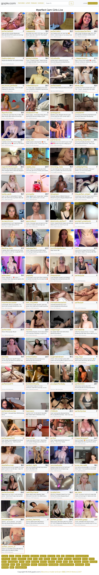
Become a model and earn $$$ (53, 572)
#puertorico (21, 559)
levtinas (29, 330)
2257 (80, 572)
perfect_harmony (33, 520)
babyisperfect (31, 248)
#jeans (4, 561)
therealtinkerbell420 (58, 303)
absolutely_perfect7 (58, 221)
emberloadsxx (31, 357)
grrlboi (53, 438)
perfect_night (31, 465)
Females (34, 3)
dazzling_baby (7, 248)
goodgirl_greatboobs (83, 221)
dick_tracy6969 (32, 303)
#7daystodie (25, 564)
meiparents (30, 31)
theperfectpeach (81, 438)
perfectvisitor (56, 31)
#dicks (11, 556)
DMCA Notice (71, 572)
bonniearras (79, 330)
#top (17, 564)
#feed (65, 561)
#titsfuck (33, 564)
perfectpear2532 (8, 438)
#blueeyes (93, 561)
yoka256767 (79, 113)
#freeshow (5, 564)
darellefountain (8, 465)
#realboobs (34, 556)
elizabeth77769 (32, 113)
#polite (53, 559)
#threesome (79, 564)
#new (11, 567)
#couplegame (12, 561)
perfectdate (6, 330)
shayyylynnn (55, 275)
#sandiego (34, 561)
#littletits (46, 559)
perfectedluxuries (9, 411)
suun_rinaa (30, 438)
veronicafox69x (56, 465)
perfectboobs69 (8, 492)
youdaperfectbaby (58, 384)
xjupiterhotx (55, 492)
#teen (87, 564)
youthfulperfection (58, 248)
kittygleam (55, 194)
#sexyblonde (42, 564)
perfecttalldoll (7, 31)
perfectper (79, 303)
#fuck (35, 559)
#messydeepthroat (82, 556)
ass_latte (78, 492)
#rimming (5, 567)
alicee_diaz (79, 86)
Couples (41, 3)
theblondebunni (8, 58)
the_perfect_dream (82, 194)
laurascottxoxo (7, 221)
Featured (21, 3)
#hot (40, 559)
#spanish (43, 556)
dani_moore (6, 140)
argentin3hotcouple (9, 167)
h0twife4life (55, 58)
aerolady (5, 357)
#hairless (85, 561)
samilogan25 (55, 113)
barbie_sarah (6, 194)
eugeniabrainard (57, 357)
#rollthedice (5, 559)
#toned (91, 559)
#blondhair (51, 556)
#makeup (77, 561)
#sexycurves (69, 556)
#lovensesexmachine (66, 564)
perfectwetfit (56, 86)
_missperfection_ (81, 58)
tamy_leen (30, 140)
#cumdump (76, 559)
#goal (29, 559)
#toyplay (4, 556)
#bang (60, 559)
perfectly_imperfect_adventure (83, 140)
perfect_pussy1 (56, 520)
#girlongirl (25, 556)
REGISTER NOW (92, 3)
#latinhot (43, 561)
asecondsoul (31, 221)
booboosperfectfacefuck (83, 31)
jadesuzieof (6, 275)
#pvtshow (51, 561)
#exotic (17, 556)
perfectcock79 (7, 384)
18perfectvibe (7, 113)
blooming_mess (57, 167)
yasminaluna (55, 140)
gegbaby (29, 275)
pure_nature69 (81, 465)
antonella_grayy (81, 520)
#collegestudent (20, 567)
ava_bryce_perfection (9, 86)
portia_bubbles (32, 58)
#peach (58, 561)
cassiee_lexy (30, 167)
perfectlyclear (80, 411)
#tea (70, 561)
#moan (84, 559)
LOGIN (85, 3)
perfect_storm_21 (8, 547)
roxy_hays (79, 357)
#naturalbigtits (53, 564)
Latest (28, 3)
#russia (13, 559)
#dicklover (67, 559)
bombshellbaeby (32, 384)
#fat (62, 556)
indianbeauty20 (32, 86)
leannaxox (30, 411)
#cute (27, 561)
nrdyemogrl (55, 330)
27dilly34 (54, 411)
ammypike (30, 194)
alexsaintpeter (7, 520)
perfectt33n (79, 384)
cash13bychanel (32, 492)
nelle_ (77, 248)
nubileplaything (81, 167)
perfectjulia (79, 275)
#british (21, 561)
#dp (57, 556)
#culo (12, 564)
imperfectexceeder (9, 303)
